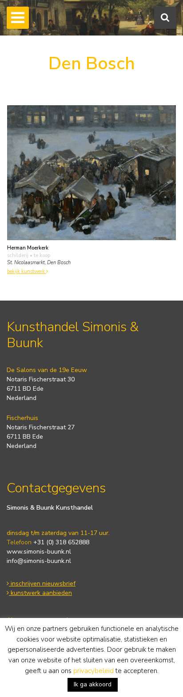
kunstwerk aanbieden (40, 593)
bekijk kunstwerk (26, 271)
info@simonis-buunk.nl (39, 561)
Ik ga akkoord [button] (92, 684)
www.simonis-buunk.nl (39, 551)
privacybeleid (93, 670)
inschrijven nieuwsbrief (42, 583)
